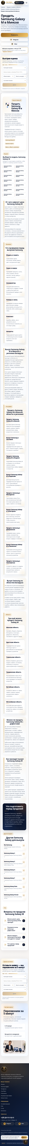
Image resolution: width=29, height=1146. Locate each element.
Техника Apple (5, 1086)
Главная (3, 7)
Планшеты (4, 1093)
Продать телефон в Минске (14, 7)
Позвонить (14, 35)
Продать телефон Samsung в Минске (10, 9)
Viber (15, 44)
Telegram (15, 39)
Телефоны (3, 1089)
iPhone (2, 1084)
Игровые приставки (6, 1095)
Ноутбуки (3, 1091)
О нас (2, 1108)
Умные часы (4, 1098)
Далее (14, 85)
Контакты (3, 1110)
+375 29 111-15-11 (19, 2)
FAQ (2, 1106)
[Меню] (26, 3)
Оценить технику (7, 51)
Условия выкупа (5, 1104)
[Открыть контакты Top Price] (25, 1142)
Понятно (24, 1137)
